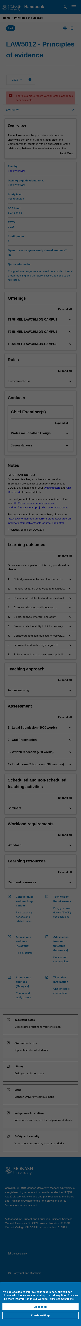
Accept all (40, 1306)
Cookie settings (40, 1315)
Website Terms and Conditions (56, 1299)
